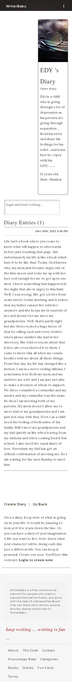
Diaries (28, 668)
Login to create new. (36, 560)
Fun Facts (45, 668)
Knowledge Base (22, 659)
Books (13, 668)
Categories (49, 659)
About (13, 650)
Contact (48, 650)
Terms (13, 676)
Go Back (40, 504)
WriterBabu (16, 6)
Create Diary (15, 504)
